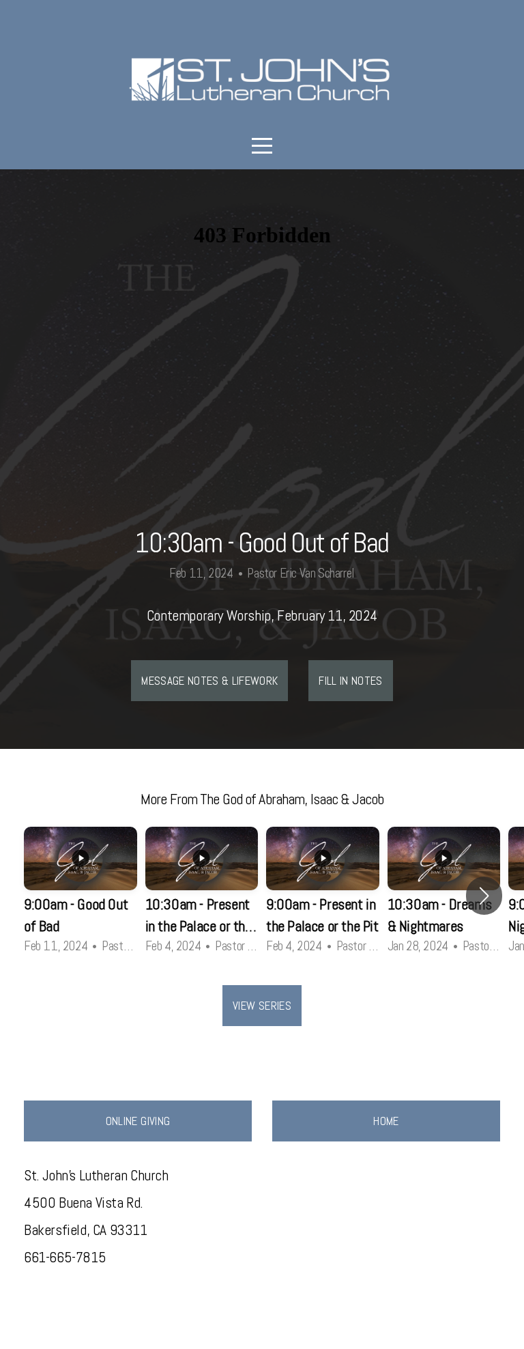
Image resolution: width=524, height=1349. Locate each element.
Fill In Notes (350, 680)
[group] (80, 896)
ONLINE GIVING (138, 1120)
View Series (262, 1005)
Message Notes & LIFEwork (209, 680)
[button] (484, 896)
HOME (385, 1120)
